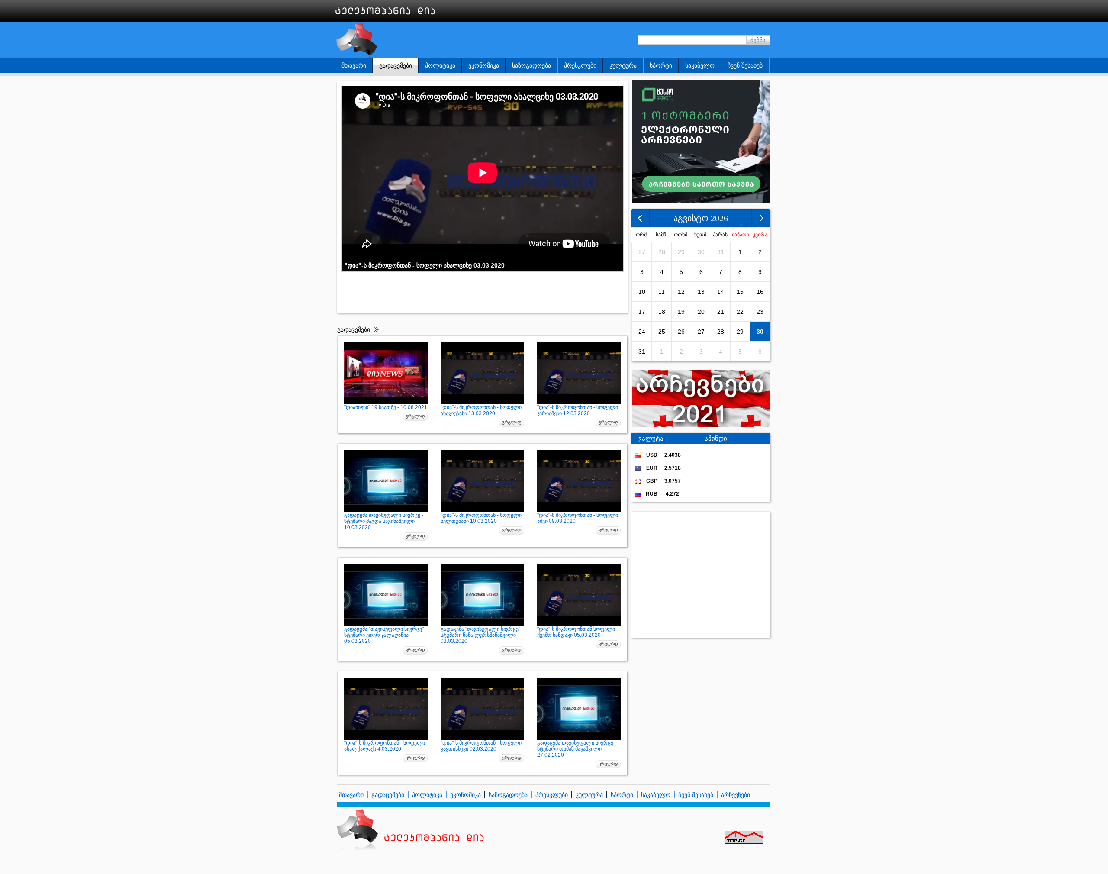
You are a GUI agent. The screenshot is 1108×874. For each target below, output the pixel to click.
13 (701, 291)
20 (701, 311)
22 (740, 311)
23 (760, 311)
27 (641, 251)
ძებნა (758, 40)
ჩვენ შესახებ (745, 65)
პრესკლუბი (580, 65)
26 (681, 331)
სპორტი (661, 65)
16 (760, 291)
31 (720, 251)
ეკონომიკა (483, 65)
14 (720, 291)
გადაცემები (395, 65)
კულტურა (623, 65)
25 (661, 331)
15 (740, 291)
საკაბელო (700, 65)
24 (641, 331)
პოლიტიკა (440, 65)
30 (701, 251)
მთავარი (353, 65)
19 (681, 311)
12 (681, 291)
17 (641, 311)
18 (661, 311)
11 (661, 291)
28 (661, 251)
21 (720, 311)
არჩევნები (735, 794)
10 (641, 291)
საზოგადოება (531, 65)
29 (681, 251)
